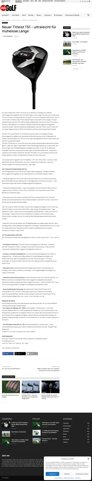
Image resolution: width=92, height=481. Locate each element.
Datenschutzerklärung (69, 477)
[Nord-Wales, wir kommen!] (67, 44)
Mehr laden (76, 69)
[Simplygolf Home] (11, 8)
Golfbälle (44, 392)
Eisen (4, 392)
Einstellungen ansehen (82, 474)
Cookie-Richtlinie (59, 477)
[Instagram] (83, 1)
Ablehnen (67, 474)
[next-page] (6, 403)
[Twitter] (87, 1)
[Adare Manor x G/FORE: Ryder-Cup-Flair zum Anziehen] (67, 52)
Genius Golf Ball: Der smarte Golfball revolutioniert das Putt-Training (50, 396)
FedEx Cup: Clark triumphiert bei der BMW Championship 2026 (81, 34)
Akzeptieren (52, 474)
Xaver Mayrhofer (8, 36)
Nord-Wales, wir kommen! (80, 42)
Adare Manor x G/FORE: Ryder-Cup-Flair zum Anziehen (79, 52)
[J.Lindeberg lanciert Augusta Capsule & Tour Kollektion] (37, 433)
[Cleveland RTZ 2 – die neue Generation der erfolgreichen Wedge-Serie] (31, 387)
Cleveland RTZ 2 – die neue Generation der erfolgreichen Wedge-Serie (30, 396)
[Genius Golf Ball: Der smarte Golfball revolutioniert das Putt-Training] (50, 387)
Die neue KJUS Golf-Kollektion (11, 369)
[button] (88, 459)
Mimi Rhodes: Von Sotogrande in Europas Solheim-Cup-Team (79, 61)
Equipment (8, 20)
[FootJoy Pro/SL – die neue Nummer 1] (37, 441)
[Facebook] (81, 1)
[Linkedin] (85, 1)
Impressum (77, 477)
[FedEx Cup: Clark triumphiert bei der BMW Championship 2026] (67, 34)
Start (3, 20)
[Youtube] (89, 1)
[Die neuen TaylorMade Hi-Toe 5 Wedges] (11, 387)
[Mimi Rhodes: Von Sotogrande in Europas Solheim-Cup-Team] (67, 61)
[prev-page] (3, 403)
